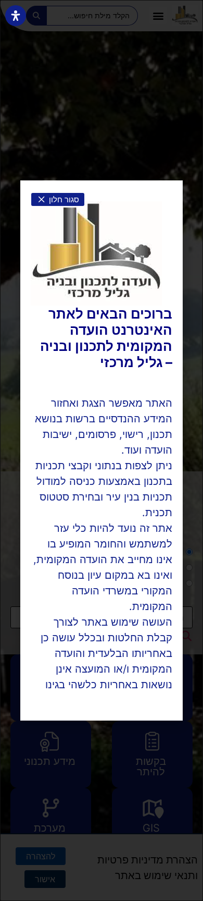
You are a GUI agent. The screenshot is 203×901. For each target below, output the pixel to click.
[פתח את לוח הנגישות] (15, 15)
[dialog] (101, 450)
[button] (57, 199)
